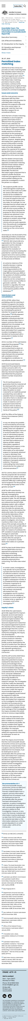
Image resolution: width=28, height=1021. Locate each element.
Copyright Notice (8, 1018)
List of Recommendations (11, 41)
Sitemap (4, 1017)
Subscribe (18, 6)
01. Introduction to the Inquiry (13, 44)
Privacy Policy (12, 1017)
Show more (6, 53)
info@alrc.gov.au (13, 985)
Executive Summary (9, 37)
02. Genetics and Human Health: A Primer (11, 48)
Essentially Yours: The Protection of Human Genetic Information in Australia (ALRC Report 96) (14, 31)
